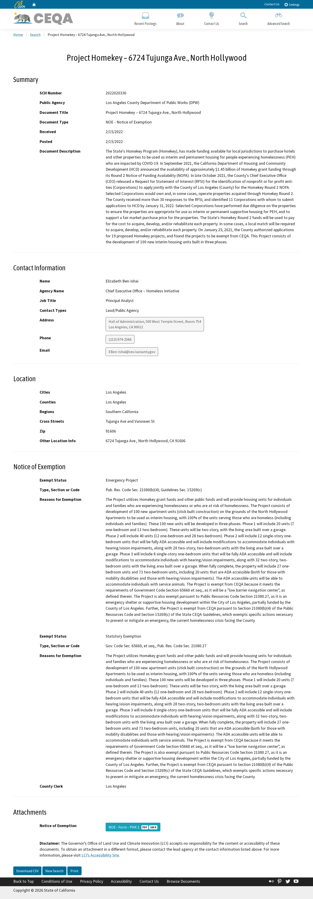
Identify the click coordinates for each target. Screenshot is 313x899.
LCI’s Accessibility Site (100, 855)
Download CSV (27, 871)
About (180, 24)
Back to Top (23, 881)
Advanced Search (278, 24)
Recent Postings (145, 24)
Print (74, 871)
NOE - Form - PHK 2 (132, 827)
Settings (293, 5)
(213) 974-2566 (120, 339)
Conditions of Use (56, 881)
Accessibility (121, 881)
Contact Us (272, 4)
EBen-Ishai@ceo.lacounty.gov (132, 351)
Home (18, 34)
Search (243, 24)
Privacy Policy (91, 881)
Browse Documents (183, 881)
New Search (54, 871)
